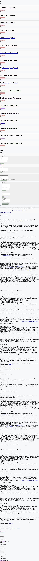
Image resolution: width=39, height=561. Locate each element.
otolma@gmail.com (16, 368)
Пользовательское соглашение (5, 212)
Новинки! (1, 164)
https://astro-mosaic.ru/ (7, 255)
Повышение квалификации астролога (17, 206)
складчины (11, 364)
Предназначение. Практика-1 (29, 206)
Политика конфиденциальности (21, 210)
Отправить (1, 163)
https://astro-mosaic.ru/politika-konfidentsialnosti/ (30, 321)
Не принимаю (2, 531)
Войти (1, 172)
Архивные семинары (7, 206)
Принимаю (8, 179)
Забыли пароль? (3, 171)
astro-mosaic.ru (22, 220)
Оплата (13, 210)
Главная (4, 153)
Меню (2, 153)
